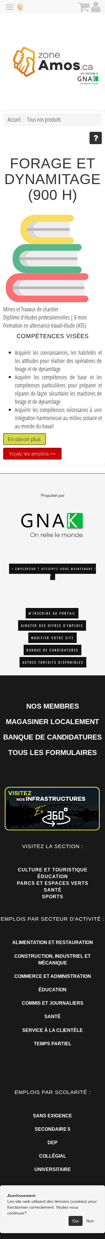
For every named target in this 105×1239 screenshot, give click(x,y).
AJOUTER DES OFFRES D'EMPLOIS (52, 625)
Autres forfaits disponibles (52, 662)
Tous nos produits (44, 119)
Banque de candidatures (52, 650)
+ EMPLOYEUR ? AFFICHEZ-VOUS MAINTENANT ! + (54, 572)
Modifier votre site (52, 637)
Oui (75, 1221)
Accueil (14, 119)
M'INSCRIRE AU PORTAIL (52, 613)
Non (90, 1221)
